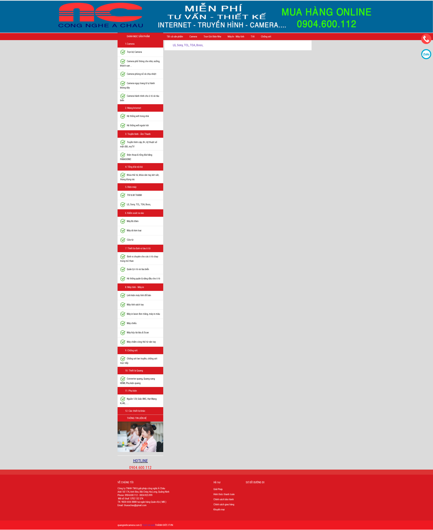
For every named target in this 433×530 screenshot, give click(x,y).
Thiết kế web (148, 525)
